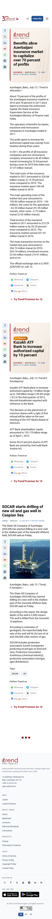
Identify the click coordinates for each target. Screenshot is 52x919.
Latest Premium (9, 804)
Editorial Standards (10, 826)
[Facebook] (10, 882)
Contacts (6, 822)
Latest (5, 800)
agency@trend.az (9, 786)
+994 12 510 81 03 (9, 783)
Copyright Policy (9, 864)
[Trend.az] (10, 18)
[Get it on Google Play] (30, 894)
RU (31, 914)
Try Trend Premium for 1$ (27, 299)
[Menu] (47, 18)
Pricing (5, 841)
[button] (4, 30)
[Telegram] (29, 882)
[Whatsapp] (4, 882)
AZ (26, 914)
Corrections (7, 830)
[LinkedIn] (35, 882)
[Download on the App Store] (10, 894)
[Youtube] (23, 882)
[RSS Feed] (41, 882)
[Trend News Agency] (10, 761)
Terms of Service (9, 856)
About (4, 814)
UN (24, 674)
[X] (16, 882)
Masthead (6, 818)
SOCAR (15, 674)
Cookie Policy (8, 868)
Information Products (11, 845)
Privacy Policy (8, 860)
